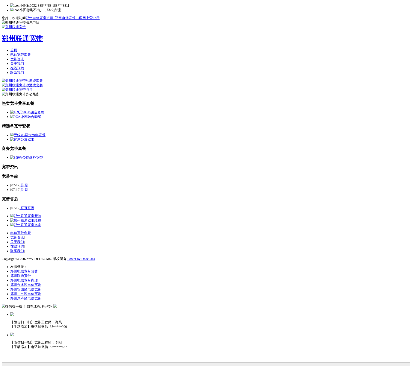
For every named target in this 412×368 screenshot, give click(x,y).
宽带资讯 (17, 59)
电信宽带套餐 (20, 54)
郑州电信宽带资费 (24, 271)
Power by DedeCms (81, 259)
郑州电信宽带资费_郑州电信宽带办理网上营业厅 (63, 18)
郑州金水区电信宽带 (25, 285)
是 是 (24, 185)
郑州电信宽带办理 (24, 280)
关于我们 (17, 63)
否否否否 (27, 208)
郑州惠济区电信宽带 (25, 298)
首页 (13, 50)
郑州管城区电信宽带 (25, 289)
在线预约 (17, 68)
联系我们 (17, 73)
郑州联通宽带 (20, 276)
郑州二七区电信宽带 (25, 294)
